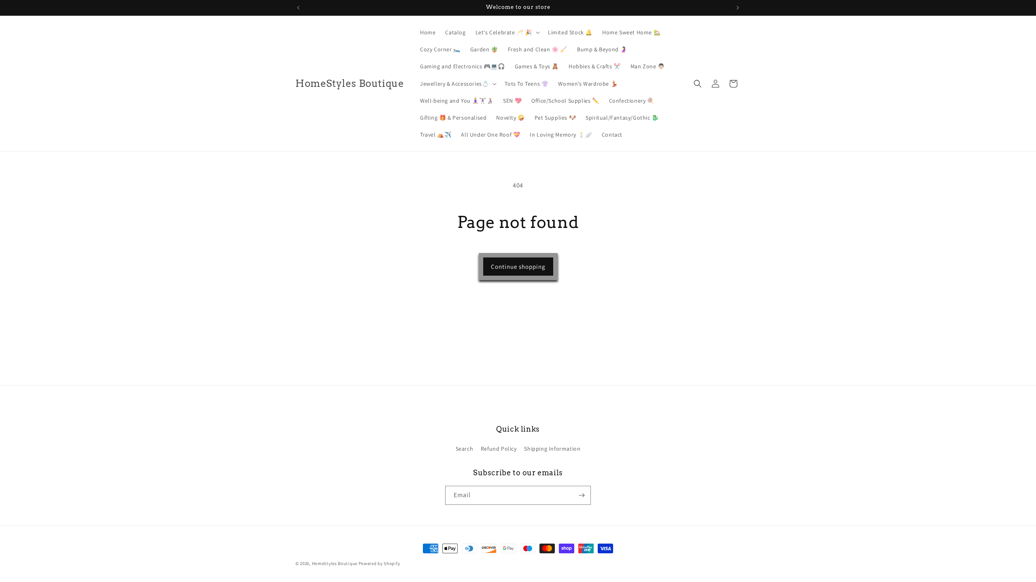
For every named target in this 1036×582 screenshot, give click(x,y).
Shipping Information (552, 448)
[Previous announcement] (298, 7)
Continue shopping (518, 266)
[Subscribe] (581, 495)
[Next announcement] (738, 7)
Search (464, 448)
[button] (507, 32)
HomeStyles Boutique (335, 563)
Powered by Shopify (379, 563)
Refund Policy (499, 448)
